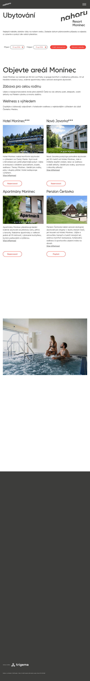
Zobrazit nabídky (78, 47)
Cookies (6, 655)
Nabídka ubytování (9, 642)
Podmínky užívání (9, 660)
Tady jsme (7, 571)
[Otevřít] (84, 4)
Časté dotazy (8, 649)
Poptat (56, 254)
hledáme (60, 615)
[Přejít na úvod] (7, 4)
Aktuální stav (7, 644)
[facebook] (10, 599)
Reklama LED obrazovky (11, 662)
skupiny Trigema (26, 634)
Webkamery (7, 647)
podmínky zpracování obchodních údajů (22, 636)
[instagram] (4, 599)
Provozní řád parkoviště (11, 665)
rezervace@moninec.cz (13, 593)
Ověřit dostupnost (58, 47)
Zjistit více (12, 295)
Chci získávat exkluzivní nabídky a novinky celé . (17, 634)
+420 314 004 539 (11, 587)
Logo (4, 652)
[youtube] (16, 599)
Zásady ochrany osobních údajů (14, 657)
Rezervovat (12, 183)
